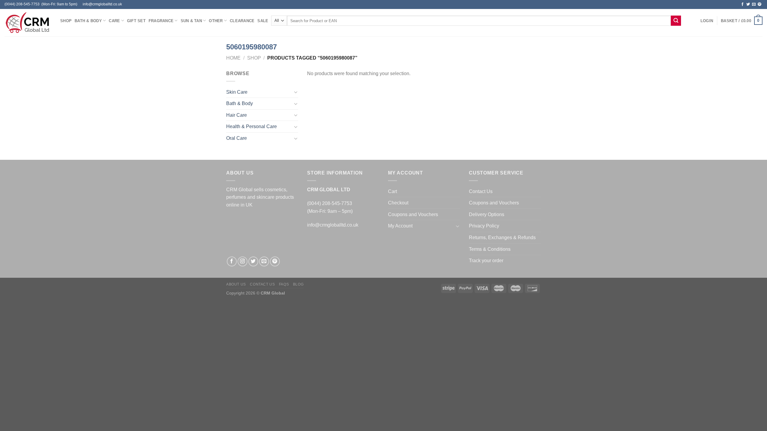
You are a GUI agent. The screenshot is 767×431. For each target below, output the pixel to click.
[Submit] (676, 21)
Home (233, 57)
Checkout (398, 202)
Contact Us (481, 191)
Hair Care (236, 115)
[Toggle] (295, 91)
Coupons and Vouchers (413, 214)
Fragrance (161, 21)
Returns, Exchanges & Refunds (502, 237)
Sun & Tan (191, 21)
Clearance (242, 21)
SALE (262, 21)
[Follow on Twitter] (748, 4)
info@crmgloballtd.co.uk (332, 224)
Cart (392, 191)
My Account (400, 225)
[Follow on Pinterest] (759, 4)
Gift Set (136, 21)
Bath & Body (88, 21)
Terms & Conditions (490, 249)
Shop (66, 21)
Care (114, 21)
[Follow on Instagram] (242, 261)
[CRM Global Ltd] (27, 23)
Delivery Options (486, 214)
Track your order (486, 260)
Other (216, 21)
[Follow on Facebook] (742, 4)
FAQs (284, 284)
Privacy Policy (484, 225)
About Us (236, 284)
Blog (298, 284)
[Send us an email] (754, 4)
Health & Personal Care (251, 126)
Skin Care (236, 92)
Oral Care (236, 138)
